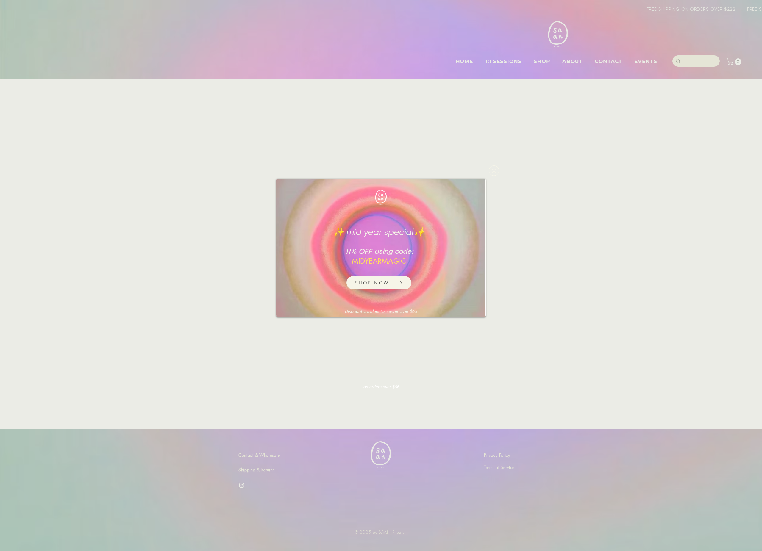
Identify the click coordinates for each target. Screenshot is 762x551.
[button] (494, 170)
